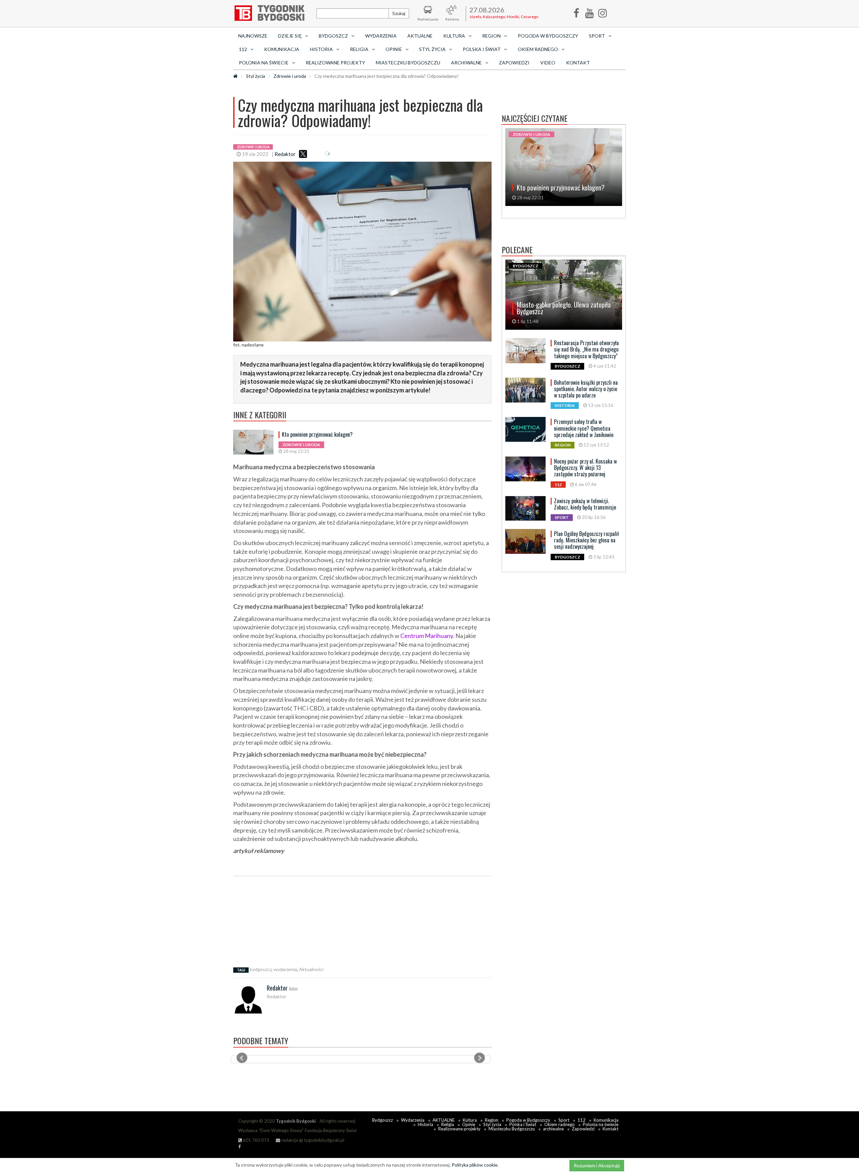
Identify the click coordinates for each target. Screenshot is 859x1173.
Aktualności (311, 969)
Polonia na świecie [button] (264, 62)
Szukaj (398, 13)
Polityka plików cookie (475, 1165)
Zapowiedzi (514, 62)
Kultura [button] (454, 36)
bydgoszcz (260, 969)
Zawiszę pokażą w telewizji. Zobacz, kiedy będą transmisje (585, 504)
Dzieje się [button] (290, 36)
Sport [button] (597, 36)
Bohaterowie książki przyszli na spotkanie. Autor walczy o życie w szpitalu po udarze (586, 388)
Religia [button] (359, 49)
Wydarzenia (381, 36)
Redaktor (285, 154)
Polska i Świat (522, 1124)
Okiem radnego (559, 1124)
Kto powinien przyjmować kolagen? (317, 434)
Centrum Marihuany (426, 635)
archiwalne (553, 1128)
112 (581, 1120)
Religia (447, 1124)
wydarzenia (285, 969)
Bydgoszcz (382, 1120)
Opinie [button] (394, 49)
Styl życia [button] (432, 49)
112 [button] (243, 49)
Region (491, 1120)
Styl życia (255, 76)
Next (479, 1058)
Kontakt (578, 62)
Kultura (470, 1120)
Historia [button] (321, 49)
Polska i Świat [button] (482, 49)
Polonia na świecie (600, 1124)
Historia (425, 1124)
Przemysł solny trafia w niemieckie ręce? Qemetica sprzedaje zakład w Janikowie (583, 428)
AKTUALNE (420, 36)
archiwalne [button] (466, 62)
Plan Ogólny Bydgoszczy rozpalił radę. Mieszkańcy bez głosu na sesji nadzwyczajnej (586, 540)
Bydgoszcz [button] (333, 36)
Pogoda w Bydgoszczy (548, 36)
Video (547, 62)
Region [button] (491, 36)
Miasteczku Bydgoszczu (408, 62)
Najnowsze (252, 36)
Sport (563, 1120)
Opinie (468, 1124)
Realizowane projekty (335, 62)
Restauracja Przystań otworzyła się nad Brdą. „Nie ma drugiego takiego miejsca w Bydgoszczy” (586, 349)
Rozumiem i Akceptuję (597, 1165)
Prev (242, 1058)
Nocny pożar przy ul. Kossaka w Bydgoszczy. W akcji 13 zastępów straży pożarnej (585, 467)
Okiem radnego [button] (538, 49)
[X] (303, 154)
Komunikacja (281, 49)
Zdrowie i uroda (289, 76)
